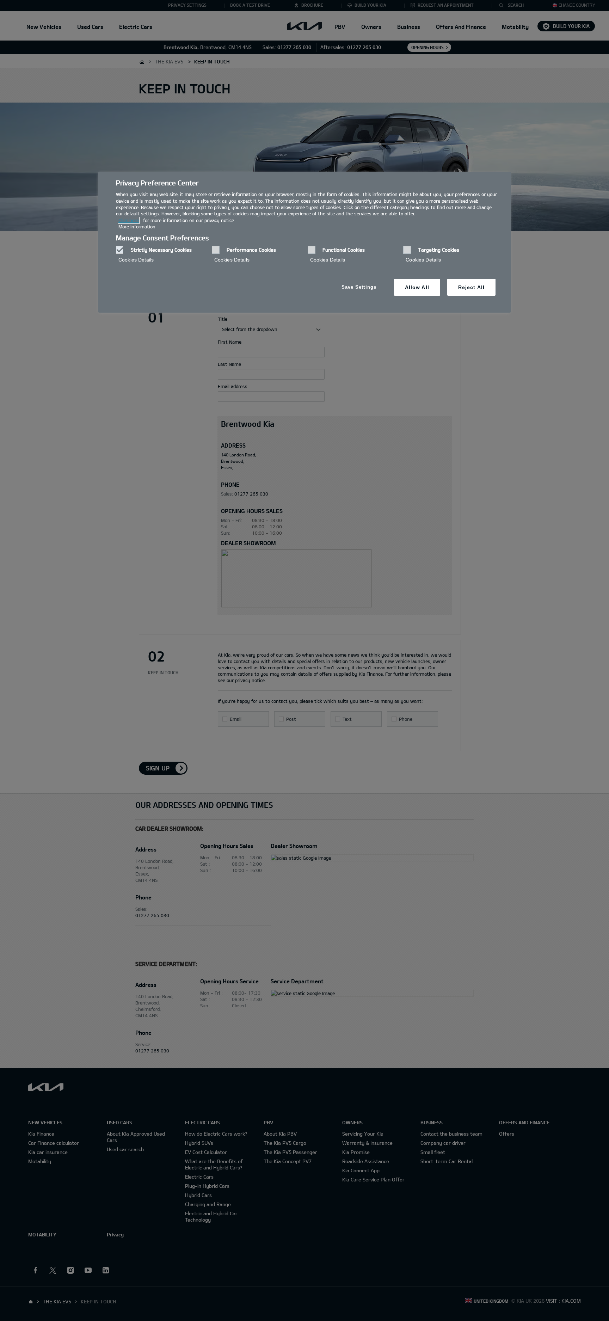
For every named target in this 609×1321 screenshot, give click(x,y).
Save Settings (359, 287)
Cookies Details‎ (136, 260)
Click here (128, 220)
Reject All (471, 287)
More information (136, 226)
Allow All (417, 287)
